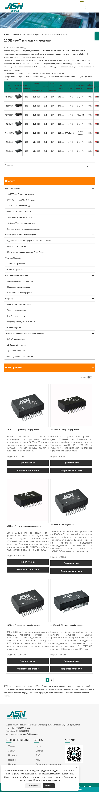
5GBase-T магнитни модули (19, 211)
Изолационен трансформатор (20, 357)
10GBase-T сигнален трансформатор (23, 625)
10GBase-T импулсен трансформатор (24, 526)
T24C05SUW (9, 133)
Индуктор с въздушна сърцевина (21, 322)
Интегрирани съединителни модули (20, 235)
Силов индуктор (14, 327)
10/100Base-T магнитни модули (20, 194)
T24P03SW (9, 115)
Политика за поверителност (46, 780)
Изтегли (12, 764)
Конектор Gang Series (16, 246)
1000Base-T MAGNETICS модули (21, 200)
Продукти (17, 34)
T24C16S (9, 124)
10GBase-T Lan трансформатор (64, 430)
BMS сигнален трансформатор (20, 293)
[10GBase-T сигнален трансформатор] (27, 620)
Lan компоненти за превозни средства (23, 229)
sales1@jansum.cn (31, 734)
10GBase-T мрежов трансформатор (23, 430)
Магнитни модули (31, 34)
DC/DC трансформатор (17, 339)
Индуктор (9, 298)
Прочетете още (27, 463)
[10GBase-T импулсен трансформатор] (27, 520)
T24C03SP (9, 97)
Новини (12, 760)
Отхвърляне (33, 786)
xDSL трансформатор (16, 345)
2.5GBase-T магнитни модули (19, 206)
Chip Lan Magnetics (13, 258)
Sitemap (39, 751)
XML (38, 760)
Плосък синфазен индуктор (19, 304)
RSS (38, 755)
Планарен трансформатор (18, 287)
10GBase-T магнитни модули (54, 34)
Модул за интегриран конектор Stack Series (25, 252)
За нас (11, 751)
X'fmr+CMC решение (16, 264)
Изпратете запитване (28, 470)
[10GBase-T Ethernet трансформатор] (71, 620)
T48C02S (9, 151)
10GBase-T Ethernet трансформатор (66, 625)
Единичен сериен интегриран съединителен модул (29, 240)
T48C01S (9, 142)
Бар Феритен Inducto (16, 316)
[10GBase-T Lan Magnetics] (71, 520)
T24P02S (9, 106)
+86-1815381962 (22, 731)
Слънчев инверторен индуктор (20, 281)
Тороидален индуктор (16, 310)
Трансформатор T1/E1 (17, 351)
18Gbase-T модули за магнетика (21, 223)
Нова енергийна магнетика (16, 275)
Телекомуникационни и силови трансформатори (26, 333)
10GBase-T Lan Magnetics (62, 525)
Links (38, 746)
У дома (7, 34)
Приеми (48, 786)
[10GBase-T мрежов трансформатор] (27, 425)
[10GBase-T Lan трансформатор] (71, 425)
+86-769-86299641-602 (20, 728)
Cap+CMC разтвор (15, 269)
